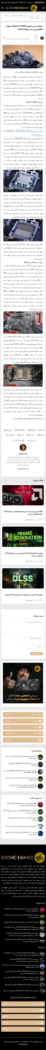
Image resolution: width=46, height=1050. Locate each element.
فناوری (38, 16)
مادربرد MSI (20, 435)
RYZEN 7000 (31, 430)
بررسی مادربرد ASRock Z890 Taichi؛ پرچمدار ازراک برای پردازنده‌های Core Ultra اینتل (21, 972)
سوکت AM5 (40, 435)
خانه (42, 16)
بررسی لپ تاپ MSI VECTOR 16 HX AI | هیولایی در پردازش (20, 991)
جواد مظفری (29, 519)
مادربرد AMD (30, 435)
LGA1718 (41, 430)
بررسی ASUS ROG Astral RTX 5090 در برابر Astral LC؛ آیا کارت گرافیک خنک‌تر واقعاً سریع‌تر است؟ (21, 928)
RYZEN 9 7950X (19, 430)
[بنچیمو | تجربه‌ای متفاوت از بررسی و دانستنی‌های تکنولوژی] (23, 8)
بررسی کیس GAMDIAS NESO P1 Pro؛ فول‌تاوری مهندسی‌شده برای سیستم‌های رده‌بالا (24, 960)
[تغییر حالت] (6, 8)
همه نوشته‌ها (22, 469)
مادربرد (12, 39)
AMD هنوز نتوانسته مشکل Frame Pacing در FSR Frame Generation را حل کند (22, 804)
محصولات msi (10, 435)
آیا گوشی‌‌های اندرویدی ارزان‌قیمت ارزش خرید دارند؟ (21, 826)
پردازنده (22, 39)
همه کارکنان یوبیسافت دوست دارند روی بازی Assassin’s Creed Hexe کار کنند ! (23, 786)
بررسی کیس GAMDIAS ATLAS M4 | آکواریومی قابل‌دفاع (21, 985)
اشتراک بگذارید (17, 440)
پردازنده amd (8, 430)
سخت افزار (17, 39)
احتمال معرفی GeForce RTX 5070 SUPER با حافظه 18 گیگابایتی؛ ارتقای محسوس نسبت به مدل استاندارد (22, 934)
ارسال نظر (30, 440)
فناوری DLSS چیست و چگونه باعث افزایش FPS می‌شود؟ (23, 595)
